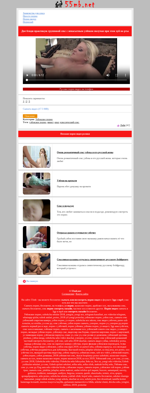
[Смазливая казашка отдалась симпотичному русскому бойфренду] (36, 263)
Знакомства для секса (34, 13)
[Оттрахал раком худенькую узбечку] (36, 236)
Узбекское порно (44, 119)
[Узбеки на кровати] (36, 183)
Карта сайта (82, 294)
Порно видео (29, 19)
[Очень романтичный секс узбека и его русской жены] (36, 156)
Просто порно (30, 16)
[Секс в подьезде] (36, 210)
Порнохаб (28, 22)
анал (57, 122)
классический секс (69, 122)
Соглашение (68, 294)
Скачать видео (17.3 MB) (35, 108)
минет (50, 122)
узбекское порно (37, 122)
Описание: (30, 116)
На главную (32, 281)
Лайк (122, 125)
